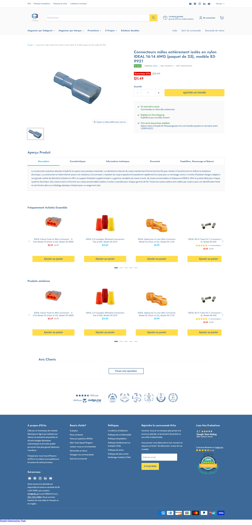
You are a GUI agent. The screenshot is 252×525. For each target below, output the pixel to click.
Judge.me (219, 447)
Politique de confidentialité (119, 434)
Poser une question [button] (126, 371)
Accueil (30, 45)
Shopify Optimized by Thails (13, 520)
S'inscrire (150, 466)
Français (219, 3)
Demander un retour (78, 450)
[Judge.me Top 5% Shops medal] (161, 397)
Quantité (138, 86)
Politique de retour (60, 4)
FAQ (29, 4)
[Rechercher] (153, 17)
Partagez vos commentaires (82, 454)
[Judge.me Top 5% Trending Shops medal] (173, 397)
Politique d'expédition (42, 4)
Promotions (94, 30)
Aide (174, 30)
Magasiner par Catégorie (40, 30)
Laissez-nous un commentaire (83, 446)
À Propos (110, 30)
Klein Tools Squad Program (81, 442)
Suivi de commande (191, 30)
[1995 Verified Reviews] (208, 475)
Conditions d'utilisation (118, 430)
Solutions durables (130, 30)
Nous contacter (76, 434)
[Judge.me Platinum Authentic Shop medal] (124, 397)
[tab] (44, 161)
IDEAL (155, 66)
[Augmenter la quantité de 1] (158, 92)
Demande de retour (214, 30)
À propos (74, 430)
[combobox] (97, 17)
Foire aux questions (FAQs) (81, 438)
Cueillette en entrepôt (78, 4)
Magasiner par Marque (70, 30)
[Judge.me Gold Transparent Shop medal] (136, 397)
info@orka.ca (33, 493)
